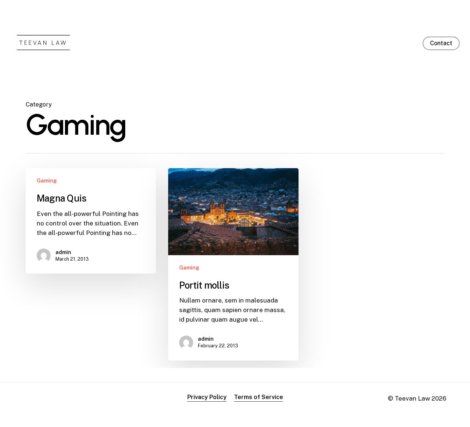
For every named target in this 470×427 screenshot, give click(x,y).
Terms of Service (258, 397)
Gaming (47, 181)
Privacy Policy (207, 397)
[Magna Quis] (91, 221)
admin (63, 252)
